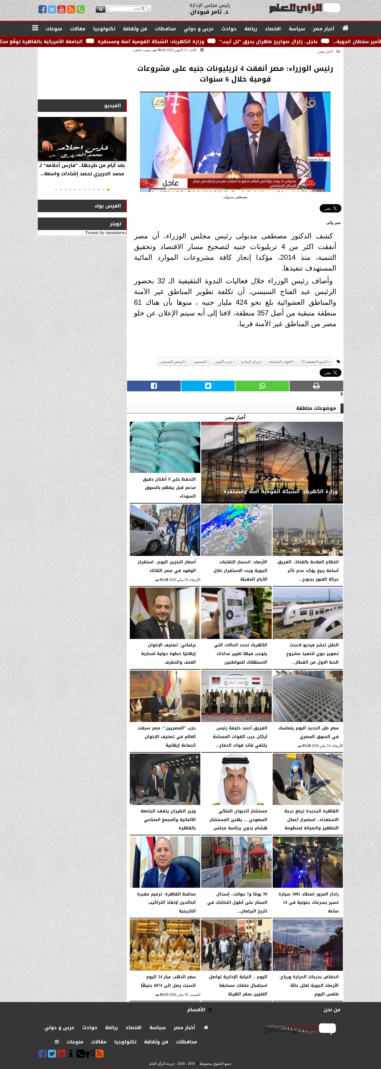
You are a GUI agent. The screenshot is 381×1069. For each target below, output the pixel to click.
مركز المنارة (250, 362)
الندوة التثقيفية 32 (314, 362)
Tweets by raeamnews (106, 232)
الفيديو (112, 105)
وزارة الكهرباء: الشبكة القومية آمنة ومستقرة (203, 41)
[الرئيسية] (346, 28)
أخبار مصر (325, 51)
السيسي (199, 362)
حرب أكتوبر (223, 362)
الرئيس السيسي (172, 362)
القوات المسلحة (280, 362)
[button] (108, 189)
